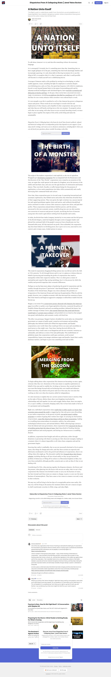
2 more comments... (33, 592)
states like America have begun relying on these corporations (57, 419)
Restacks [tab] (38, 529)
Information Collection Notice (55, 653)
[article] (55, 609)
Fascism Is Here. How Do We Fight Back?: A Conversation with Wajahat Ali (48, 605)
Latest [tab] (33, 600)
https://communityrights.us (38, 551)
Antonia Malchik (35, 544)
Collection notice (67, 666)
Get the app (63, 670)
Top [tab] (30, 600)
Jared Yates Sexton (36, 18)
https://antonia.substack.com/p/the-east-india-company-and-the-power (49, 570)
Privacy (56, 666)
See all (31, 643)
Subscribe (98, 2)
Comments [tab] (31, 529)
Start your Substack (51, 670)
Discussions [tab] (39, 600)
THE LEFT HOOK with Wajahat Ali (53, 611)
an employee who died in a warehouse (60, 95)
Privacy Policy (67, 653)
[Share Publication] (92, 2)
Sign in (106, 2)
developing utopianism (45, 178)
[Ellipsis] (82, 543)
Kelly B (33, 578)
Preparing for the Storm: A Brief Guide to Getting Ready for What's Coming (48, 619)
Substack (48, 674)
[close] (70, 625)
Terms (60, 666)
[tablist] (34, 529)
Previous (33, 519)
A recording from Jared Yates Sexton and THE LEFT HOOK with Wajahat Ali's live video (47, 609)
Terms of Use (63, 651)
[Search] (89, 2)
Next (78, 519)
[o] (76, 607)
